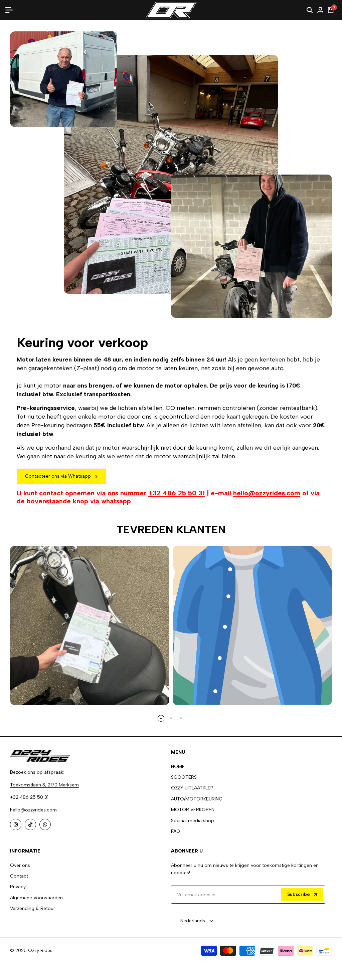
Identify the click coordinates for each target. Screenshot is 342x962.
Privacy (18, 887)
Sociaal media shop (192, 820)
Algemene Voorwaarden (36, 898)
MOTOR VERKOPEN (192, 809)
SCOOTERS (184, 777)
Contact (19, 876)
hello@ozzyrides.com (266, 493)
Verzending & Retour (32, 908)
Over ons (20, 865)
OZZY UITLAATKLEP (192, 788)
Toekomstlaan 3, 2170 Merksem (44, 785)
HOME (178, 766)
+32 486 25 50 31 (176, 493)
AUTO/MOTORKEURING (196, 799)
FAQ (175, 831)
